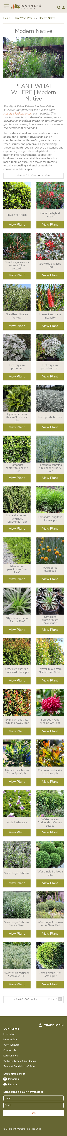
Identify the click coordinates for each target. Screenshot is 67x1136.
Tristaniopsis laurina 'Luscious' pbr (50, 772)
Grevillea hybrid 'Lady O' (50, 214)
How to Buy (10, 1039)
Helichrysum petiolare (17, 366)
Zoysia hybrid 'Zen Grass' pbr (50, 974)
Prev (51, 999)
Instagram (13, 1079)
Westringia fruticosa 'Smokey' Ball (16, 974)
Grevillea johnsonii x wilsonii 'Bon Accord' (17, 265)
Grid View (31, 175)
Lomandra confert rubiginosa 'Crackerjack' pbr (17, 518)
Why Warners (11, 1045)
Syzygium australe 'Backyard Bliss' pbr (17, 670)
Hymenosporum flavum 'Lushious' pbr (17, 417)
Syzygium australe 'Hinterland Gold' (50, 670)
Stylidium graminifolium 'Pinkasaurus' (50, 620)
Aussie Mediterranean (17, 114)
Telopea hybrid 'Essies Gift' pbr (50, 721)
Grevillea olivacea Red (50, 265)
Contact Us (9, 1050)
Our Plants (11, 1029)
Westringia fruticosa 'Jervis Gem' (16, 923)
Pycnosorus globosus (50, 569)
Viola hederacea (17, 822)
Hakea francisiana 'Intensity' (50, 316)
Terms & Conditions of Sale (19, 1066)
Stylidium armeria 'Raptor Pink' (17, 619)
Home (6, 18)
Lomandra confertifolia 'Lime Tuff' (17, 468)
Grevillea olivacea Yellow (17, 316)
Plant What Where (24, 18)
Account (63, 7)
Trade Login (54, 1025)
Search (58, 7)
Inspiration (9, 1034)
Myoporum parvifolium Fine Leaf (17, 569)
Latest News (10, 1055)
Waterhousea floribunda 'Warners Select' (50, 822)
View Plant (17, 224)
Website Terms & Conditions (19, 1061)
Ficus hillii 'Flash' (17, 215)
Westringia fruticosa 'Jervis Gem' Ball (50, 923)
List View (45, 175)
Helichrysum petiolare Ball (50, 366)
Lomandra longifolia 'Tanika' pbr (50, 518)
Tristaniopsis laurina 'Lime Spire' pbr (16, 772)
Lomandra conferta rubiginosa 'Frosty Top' (50, 468)
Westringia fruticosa (16, 873)
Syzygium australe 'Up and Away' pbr (17, 721)
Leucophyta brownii (50, 417)
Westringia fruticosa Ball (50, 873)
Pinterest (13, 1084)
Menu (6, 6)
